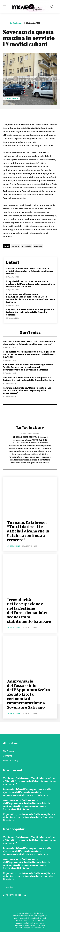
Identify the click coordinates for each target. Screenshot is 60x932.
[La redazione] (6, 23)
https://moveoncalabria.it (30, 433)
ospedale (26, 246)
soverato (38, 246)
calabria (15, 246)
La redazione (16, 23)
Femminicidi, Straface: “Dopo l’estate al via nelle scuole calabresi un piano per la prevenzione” (27, 390)
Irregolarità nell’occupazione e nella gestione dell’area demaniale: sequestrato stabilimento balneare (30, 284)
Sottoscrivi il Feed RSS (14, 894)
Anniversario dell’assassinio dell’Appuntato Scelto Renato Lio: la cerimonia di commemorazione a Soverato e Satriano (30, 298)
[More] (56, 115)
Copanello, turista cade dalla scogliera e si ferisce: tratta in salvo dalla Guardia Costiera (30, 312)
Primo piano (11, 98)
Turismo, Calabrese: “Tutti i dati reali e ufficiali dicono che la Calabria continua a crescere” (29, 271)
